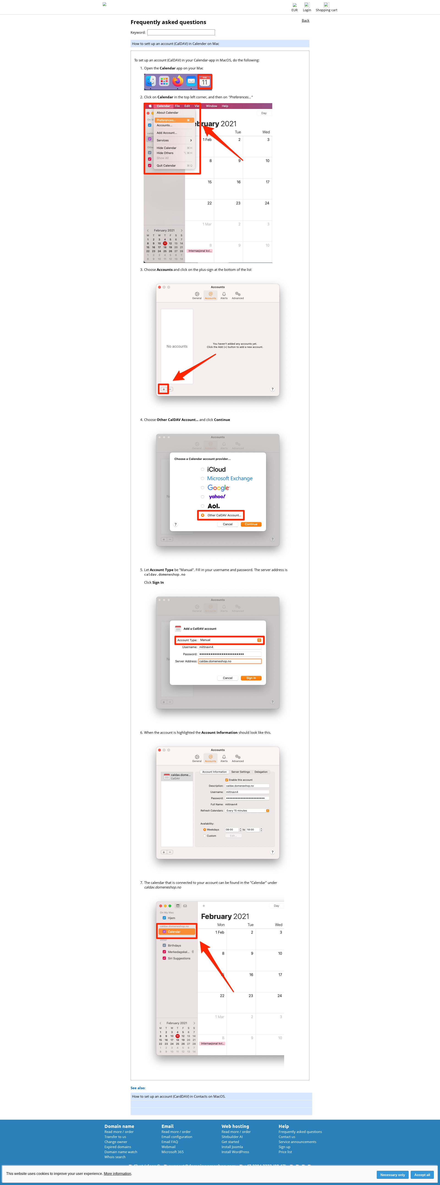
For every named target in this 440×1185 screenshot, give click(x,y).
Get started (230, 1141)
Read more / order (119, 1131)
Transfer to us (115, 1136)
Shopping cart (326, 10)
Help (284, 1126)
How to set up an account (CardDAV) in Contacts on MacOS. (179, 1096)
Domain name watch (120, 1151)
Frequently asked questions (300, 1131)
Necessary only (392, 1175)
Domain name (119, 1126)
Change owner (115, 1141)
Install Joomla (232, 1146)
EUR (295, 10)
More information (117, 1174)
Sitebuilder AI (232, 1136)
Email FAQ (170, 1141)
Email (167, 1126)
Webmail (169, 1146)
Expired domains (117, 1146)
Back (305, 20)
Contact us (287, 1136)
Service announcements (297, 1141)
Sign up (284, 1146)
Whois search (115, 1157)
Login (307, 10)
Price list (285, 1151)
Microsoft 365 (173, 1151)
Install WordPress (235, 1151)
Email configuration (177, 1136)
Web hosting (235, 1126)
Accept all (422, 1175)
